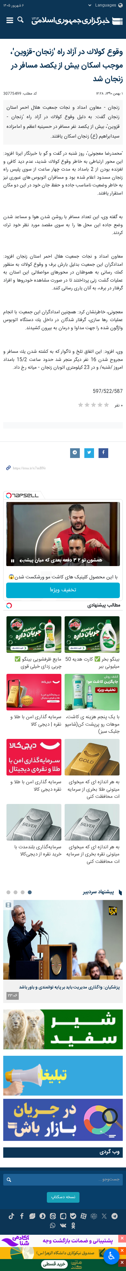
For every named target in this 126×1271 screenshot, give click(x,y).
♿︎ (111, 1256)
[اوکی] (73, 1226)
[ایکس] (104, 1217)
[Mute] (22, 561)
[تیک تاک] (11, 1217)
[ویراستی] (32, 1217)
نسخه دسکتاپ (63, 1197)
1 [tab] (30, 892)
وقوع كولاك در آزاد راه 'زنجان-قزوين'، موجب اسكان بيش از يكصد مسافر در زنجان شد (66, 66)
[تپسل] (8, 495)
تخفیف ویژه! (63, 590)
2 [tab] (23, 892)
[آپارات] (83, 1217)
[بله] (73, 1217)
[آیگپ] (63, 1217)
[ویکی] (63, 1226)
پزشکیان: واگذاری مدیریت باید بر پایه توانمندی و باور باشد (69, 987)
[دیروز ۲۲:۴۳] (63, 940)
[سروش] (42, 1217)
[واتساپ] (52, 1226)
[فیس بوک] (21, 1217)
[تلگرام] (114, 1217)
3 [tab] (15, 892)
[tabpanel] (63, 951)
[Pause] (12, 561)
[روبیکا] (93, 1217)
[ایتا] (52, 1217)
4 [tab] (8, 892)
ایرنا (71, 21)
